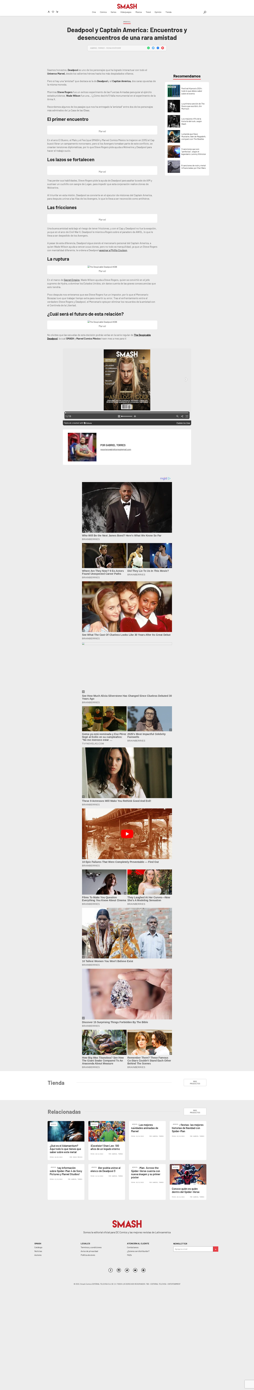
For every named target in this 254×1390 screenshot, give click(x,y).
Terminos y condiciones (91, 1247)
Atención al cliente (138, 1243)
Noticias (38, 1251)
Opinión (158, 12)
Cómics (103, 12)
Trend (148, 12)
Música (138, 12)
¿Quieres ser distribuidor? (138, 1251)
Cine (94, 12)
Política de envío (88, 1255)
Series (113, 12)
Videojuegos (125, 12)
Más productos (195, 1082)
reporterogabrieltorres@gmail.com (115, 449)
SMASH (37, 1243)
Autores (38, 1255)
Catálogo (38, 1247)
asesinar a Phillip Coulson (113, 250)
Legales (85, 1243)
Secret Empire (72, 279)
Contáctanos (133, 1247)
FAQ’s (129, 1255)
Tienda (168, 12)
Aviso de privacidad (89, 1251)
